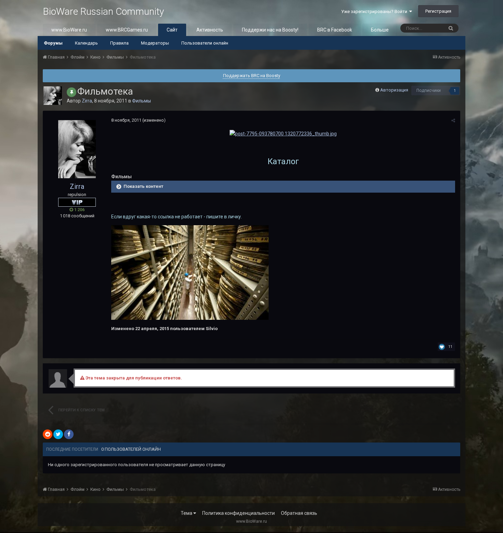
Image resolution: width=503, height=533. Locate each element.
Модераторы (155, 43)
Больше (380, 30)
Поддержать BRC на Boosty (251, 75)
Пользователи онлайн (204, 43)
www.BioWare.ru (69, 30)
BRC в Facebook (334, 30)
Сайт (172, 30)
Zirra (87, 101)
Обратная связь (299, 513)
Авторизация (394, 90)
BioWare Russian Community (103, 11)
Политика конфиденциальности (238, 513)
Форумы (53, 43)
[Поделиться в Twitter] (58, 434)
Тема (187, 513)
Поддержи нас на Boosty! (270, 30)
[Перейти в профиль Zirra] (52, 95)
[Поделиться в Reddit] (47, 434)
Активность (209, 30)
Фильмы (141, 101)
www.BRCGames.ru (127, 30)
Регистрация (438, 11)
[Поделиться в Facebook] (69, 434)
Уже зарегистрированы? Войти (375, 11)
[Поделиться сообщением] (453, 120)
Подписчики (428, 90)
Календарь (86, 43)
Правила (119, 43)
